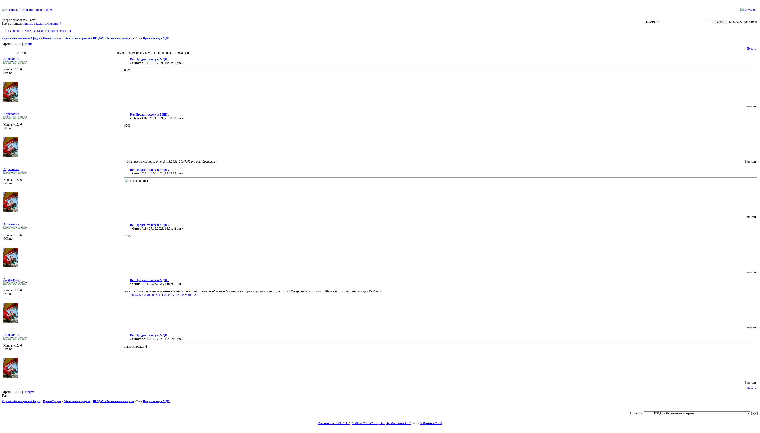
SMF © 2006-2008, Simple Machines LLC (381, 423)
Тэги (42, 30)
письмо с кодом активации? (42, 23)
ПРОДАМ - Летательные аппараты (113, 38)
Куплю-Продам (52, 38)
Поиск (20, 30)
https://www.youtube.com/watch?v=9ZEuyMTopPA (163, 294)
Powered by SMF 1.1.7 (334, 423)
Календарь (31, 30)
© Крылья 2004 (431, 423)
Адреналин (11, 58)
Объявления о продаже (77, 38)
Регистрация (62, 30)
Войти (49, 30)
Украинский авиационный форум (21, 38)
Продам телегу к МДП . (156, 38)
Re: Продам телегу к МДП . (149, 59)
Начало (10, 30)
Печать (751, 48)
